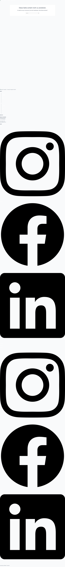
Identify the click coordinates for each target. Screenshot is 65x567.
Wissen (3, 97)
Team (2, 96)
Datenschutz (2, 345)
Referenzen (3, 95)
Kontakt (3, 98)
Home (2, 93)
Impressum (1, 343)
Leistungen (3, 94)
